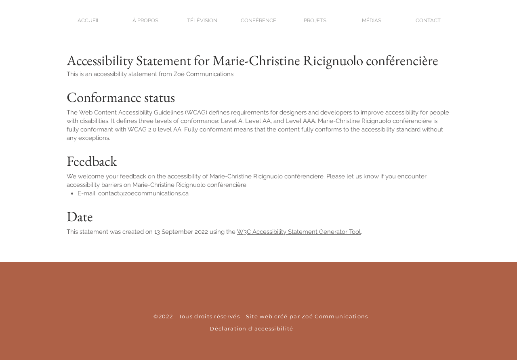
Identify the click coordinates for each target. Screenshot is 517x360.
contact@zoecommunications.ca (143, 193)
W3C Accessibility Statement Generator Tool (299, 231)
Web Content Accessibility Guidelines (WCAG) (143, 112)
